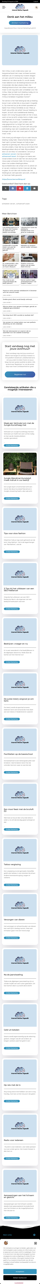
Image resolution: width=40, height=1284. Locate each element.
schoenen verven (9, 154)
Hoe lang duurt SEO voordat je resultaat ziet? (18, 315)
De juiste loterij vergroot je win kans (19, 700)
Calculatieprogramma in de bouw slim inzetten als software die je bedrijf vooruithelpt (11, 230)
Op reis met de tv (12, 1085)
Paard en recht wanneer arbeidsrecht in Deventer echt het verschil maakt (20, 291)
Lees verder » (7, 295)
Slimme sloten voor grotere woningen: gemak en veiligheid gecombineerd (20, 307)
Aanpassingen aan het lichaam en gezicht (19, 1196)
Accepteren (20, 1271)
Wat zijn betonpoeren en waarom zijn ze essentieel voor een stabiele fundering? (17, 331)
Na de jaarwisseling (13, 975)
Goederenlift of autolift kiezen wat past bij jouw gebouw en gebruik (10, 248)
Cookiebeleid (19, 1283)
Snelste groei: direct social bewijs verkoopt (17, 299)
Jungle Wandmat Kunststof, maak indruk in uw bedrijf (17, 479)
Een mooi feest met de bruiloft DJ (19, 810)
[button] (35, 1243)
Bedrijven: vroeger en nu (16, 644)
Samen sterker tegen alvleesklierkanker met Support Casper (28, 281)
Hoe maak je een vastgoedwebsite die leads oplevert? (9, 281)
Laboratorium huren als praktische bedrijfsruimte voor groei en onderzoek (29, 230)
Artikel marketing (20, 23)
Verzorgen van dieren (14, 919)
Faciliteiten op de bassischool (18, 754)
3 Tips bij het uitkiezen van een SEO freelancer (19, 589)
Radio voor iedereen (13, 1140)
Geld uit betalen (11, 1030)
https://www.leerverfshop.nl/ (13, 179)
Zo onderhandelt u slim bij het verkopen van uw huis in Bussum (10, 265)
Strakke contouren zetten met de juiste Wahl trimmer (28, 265)
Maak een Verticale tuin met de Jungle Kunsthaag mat (19, 424)
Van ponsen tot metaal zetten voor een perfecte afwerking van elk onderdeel (19, 323)
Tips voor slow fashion (15, 533)
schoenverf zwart (9, 156)
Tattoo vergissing (12, 864)
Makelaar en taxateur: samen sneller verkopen (29, 246)
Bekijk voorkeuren (20, 1278)
